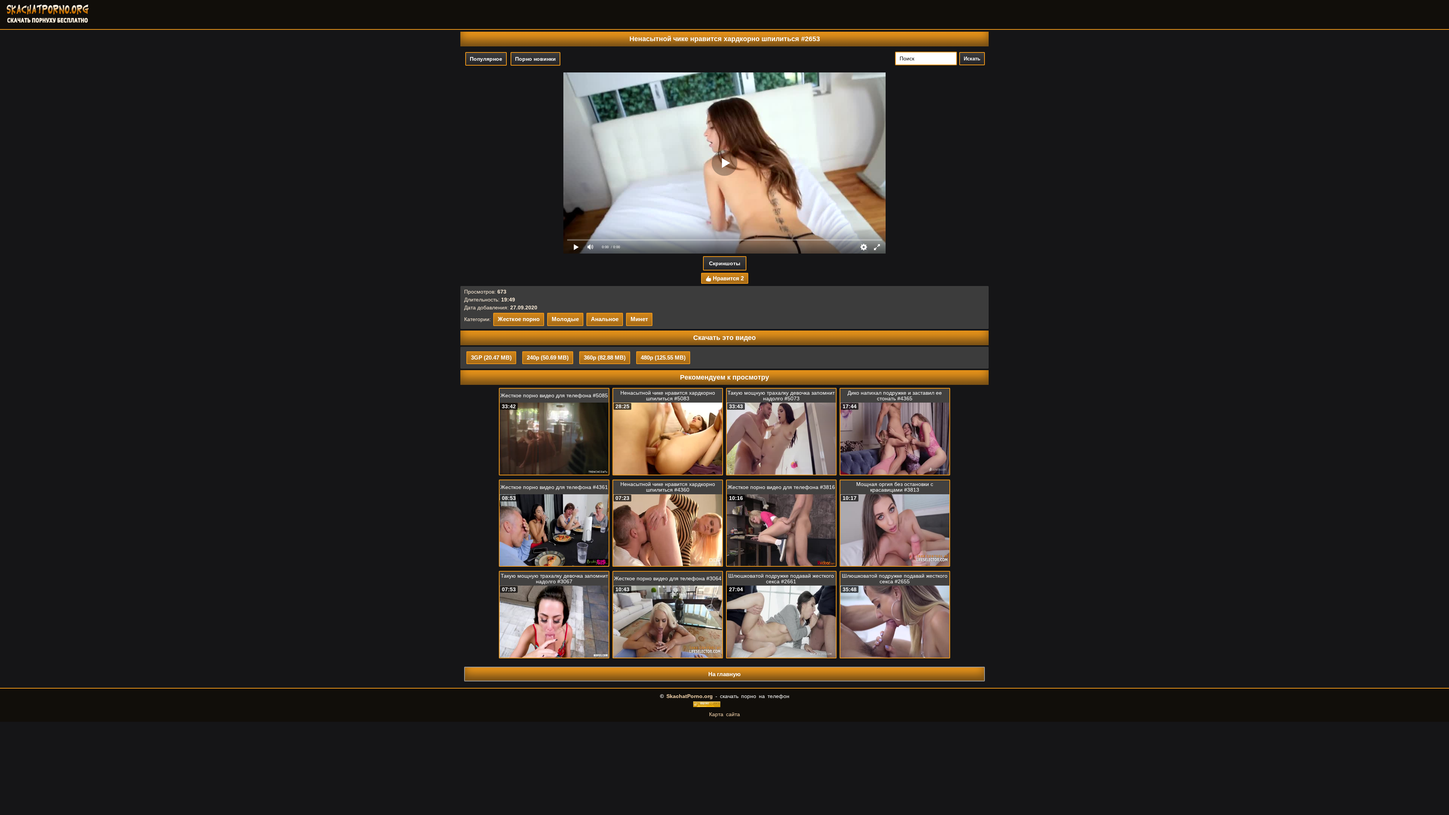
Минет (639, 319)
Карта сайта (724, 714)
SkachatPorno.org (689, 696)
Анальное (604, 319)
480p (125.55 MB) (663, 357)
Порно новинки (535, 59)
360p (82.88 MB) (605, 357)
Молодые (565, 319)
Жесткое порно (519, 319)
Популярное (486, 59)
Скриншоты (724, 263)
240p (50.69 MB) (548, 357)
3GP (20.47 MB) (491, 357)
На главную (724, 674)
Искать (972, 59)
